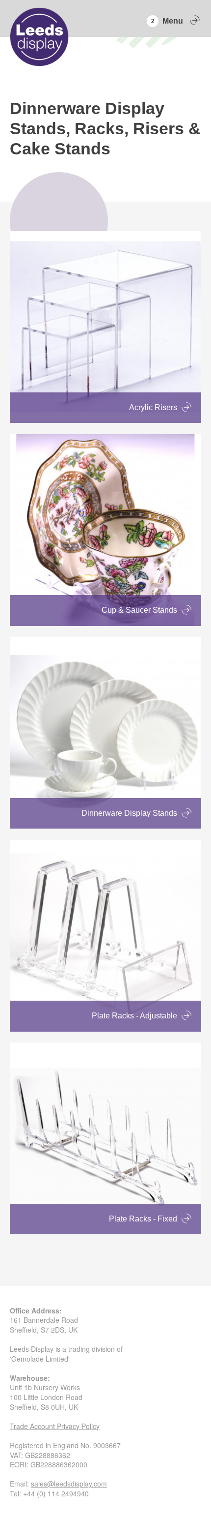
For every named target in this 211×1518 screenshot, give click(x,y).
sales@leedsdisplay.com (69, 1483)
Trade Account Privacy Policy (55, 1426)
